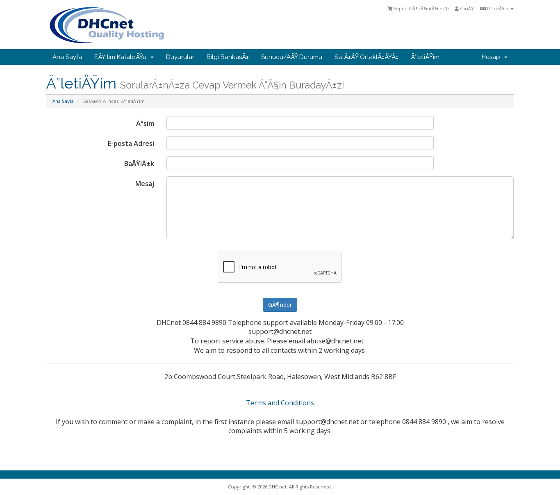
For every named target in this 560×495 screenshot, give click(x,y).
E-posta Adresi (131, 143)
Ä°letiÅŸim (425, 57)
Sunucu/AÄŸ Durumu (291, 57)
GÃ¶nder (280, 305)
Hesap (492, 57)
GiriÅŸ (466, 8)
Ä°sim (145, 123)
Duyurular (180, 57)
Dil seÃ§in (498, 8)
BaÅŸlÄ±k (139, 163)
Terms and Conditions (280, 402)
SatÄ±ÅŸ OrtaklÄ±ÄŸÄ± (366, 57)
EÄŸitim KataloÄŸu (122, 57)
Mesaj (144, 183)
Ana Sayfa (67, 57)
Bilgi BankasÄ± (228, 57)
